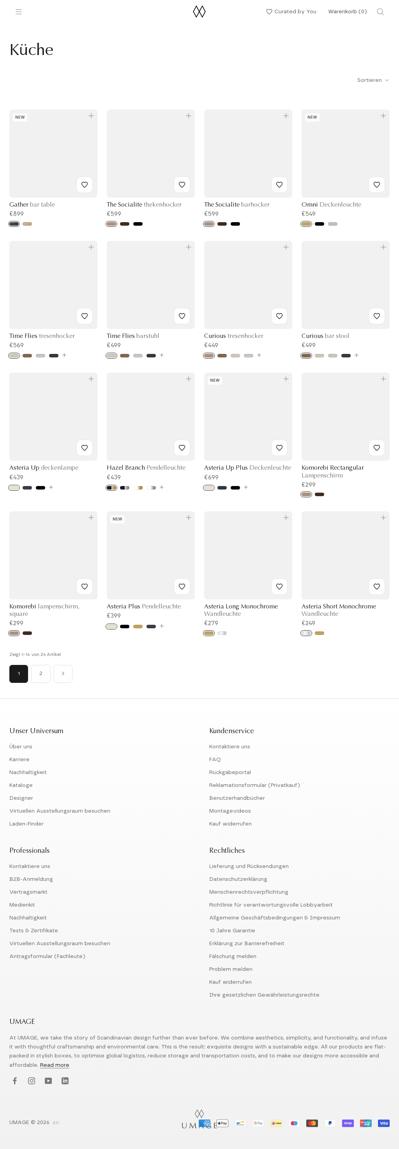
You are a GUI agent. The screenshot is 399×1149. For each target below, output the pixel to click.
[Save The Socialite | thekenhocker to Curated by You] (182, 185)
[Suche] (380, 12)
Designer (21, 798)
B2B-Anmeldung (31, 879)
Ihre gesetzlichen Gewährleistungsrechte (264, 995)
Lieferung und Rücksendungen (249, 866)
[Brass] (306, 224)
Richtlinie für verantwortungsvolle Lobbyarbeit (271, 905)
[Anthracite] (222, 488)
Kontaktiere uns (229, 747)
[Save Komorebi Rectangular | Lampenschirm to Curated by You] (377, 448)
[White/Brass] (138, 488)
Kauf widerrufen (230, 824)
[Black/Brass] (111, 488)
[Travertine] (27, 224)
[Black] (319, 224)
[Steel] (332, 224)
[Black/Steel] (124, 488)
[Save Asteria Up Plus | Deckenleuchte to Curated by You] (279, 448)
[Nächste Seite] (63, 674)
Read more (54, 1065)
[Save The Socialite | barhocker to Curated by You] (279, 185)
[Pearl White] (14, 488)
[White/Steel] (151, 488)
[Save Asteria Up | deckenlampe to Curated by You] (84, 448)
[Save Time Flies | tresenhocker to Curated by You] (84, 316)
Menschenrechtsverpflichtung (248, 892)
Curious (233, 336)
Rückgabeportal (230, 772)
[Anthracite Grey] (27, 488)
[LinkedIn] (64, 1081)
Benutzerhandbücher (237, 798)
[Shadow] (53, 355)
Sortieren (370, 80)
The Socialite (144, 205)
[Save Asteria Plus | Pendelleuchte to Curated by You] (182, 586)
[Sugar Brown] (27, 355)
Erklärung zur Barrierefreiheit (246, 943)
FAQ (215, 759)
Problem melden (230, 969)
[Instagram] (30, 1081)
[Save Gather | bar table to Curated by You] (84, 185)
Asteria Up (43, 468)
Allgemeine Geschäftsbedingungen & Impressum (274, 918)
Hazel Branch (146, 468)
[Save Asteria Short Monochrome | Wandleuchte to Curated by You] (377, 586)
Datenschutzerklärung (238, 879)
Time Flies (42, 336)
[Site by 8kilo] (56, 1123)
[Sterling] (40, 355)
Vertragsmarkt (28, 892)
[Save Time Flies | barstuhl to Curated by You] (182, 316)
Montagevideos (230, 811)
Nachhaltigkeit (28, 772)
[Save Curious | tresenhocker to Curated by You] (279, 316)
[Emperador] (14, 224)
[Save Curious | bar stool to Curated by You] (377, 316)
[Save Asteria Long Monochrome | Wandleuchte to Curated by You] (279, 586)
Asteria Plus (144, 607)
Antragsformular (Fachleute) (47, 956)
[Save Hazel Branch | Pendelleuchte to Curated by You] (182, 448)
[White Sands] (14, 355)
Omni (331, 205)
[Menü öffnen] (19, 12)
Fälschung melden (232, 956)
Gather (32, 205)
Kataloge (21, 785)
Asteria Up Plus (247, 468)
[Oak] (111, 224)
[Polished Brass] (209, 633)
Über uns (20, 747)
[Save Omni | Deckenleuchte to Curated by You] (377, 185)
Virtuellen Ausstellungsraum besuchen (59, 811)
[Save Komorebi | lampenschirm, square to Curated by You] (84, 586)
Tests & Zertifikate (33, 930)
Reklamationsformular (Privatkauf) (254, 785)
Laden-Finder (26, 824)
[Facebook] (13, 1081)
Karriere (19, 759)
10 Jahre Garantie (232, 930)
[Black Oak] (138, 224)
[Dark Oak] (124, 224)
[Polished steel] (222, 633)
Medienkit (22, 905)
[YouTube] (47, 1081)
